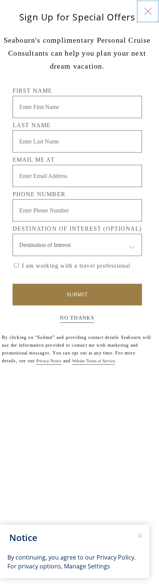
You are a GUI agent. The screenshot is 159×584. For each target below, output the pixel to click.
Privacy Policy (115, 557)
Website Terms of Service (93, 360)
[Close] (148, 11)
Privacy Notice (48, 360)
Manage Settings (87, 566)
